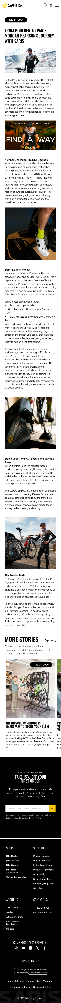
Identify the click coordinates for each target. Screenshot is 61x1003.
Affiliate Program (14, 917)
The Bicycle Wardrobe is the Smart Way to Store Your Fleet (27, 725)
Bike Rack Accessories (12, 871)
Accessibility (39, 874)
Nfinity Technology (42, 879)
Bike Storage (12, 865)
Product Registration (43, 869)
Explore (49, 640)
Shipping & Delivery (43, 987)
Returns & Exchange (20, 987)
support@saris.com (42, 912)
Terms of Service (15, 981)
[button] (45, 5)
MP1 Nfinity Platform (40, 177)
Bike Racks (12, 856)
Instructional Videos (43, 865)
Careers (10, 929)
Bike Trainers (12, 860)
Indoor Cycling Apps (43, 883)
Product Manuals (41, 860)
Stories (9, 912)
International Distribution (12, 923)
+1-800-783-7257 (42, 908)
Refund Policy (34, 981)
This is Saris (12, 907)
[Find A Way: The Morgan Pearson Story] (30, 149)
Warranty (47, 981)
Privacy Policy (35, 818)
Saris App (38, 888)
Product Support (41, 856)
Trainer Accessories (16, 877)
